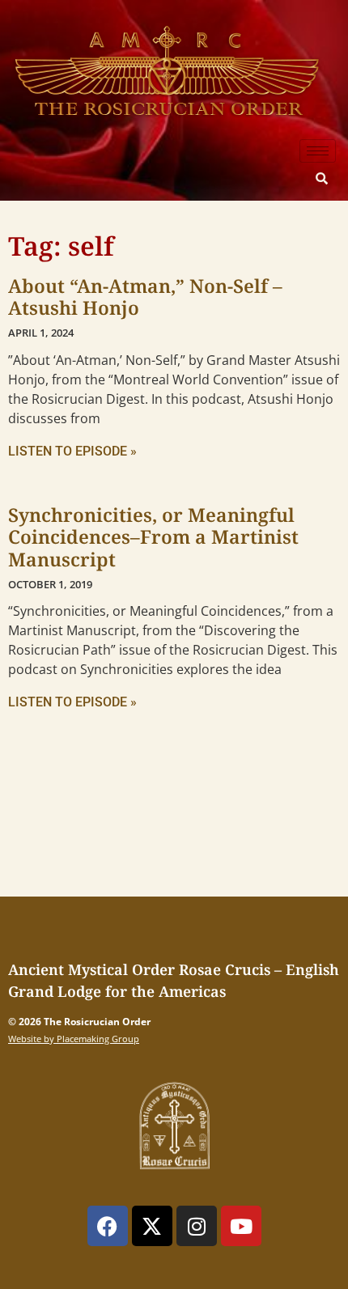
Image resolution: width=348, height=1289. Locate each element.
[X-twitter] (152, 1226)
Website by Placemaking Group (73, 1038)
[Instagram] (196, 1226)
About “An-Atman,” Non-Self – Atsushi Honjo (145, 297)
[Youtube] (241, 1226)
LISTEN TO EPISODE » (72, 451)
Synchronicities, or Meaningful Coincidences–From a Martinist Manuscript (153, 537)
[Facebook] (107, 1226)
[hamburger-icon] (317, 151)
